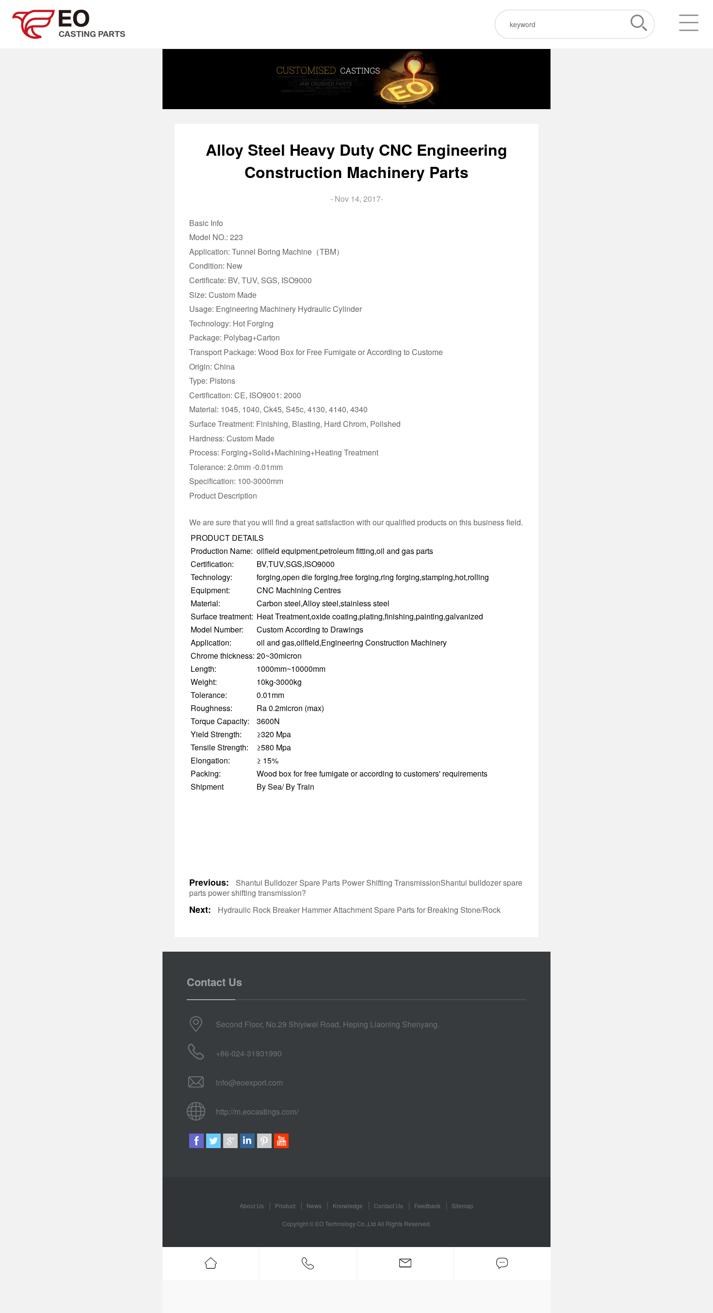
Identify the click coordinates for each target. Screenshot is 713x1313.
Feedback (427, 1205)
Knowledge (348, 1205)
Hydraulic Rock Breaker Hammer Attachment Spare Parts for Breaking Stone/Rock (359, 909)
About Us (252, 1205)
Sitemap (462, 1205)
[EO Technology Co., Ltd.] (68, 24)
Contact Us (388, 1205)
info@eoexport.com (249, 1082)
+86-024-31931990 (249, 1053)
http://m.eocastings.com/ (257, 1111)
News (314, 1205)
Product (285, 1205)
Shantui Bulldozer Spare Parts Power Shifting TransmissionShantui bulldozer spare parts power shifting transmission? (355, 887)
